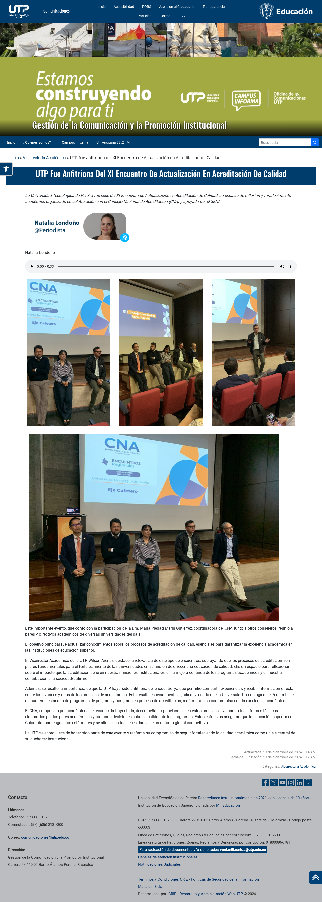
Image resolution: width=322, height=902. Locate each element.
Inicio (101, 7)
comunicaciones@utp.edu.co (45, 837)
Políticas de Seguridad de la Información (225, 879)
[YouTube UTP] (282, 782)
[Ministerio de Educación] (279, 11)
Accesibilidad (124, 7)
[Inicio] (315, 877)
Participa (145, 16)
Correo (165, 16)
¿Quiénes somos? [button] (37, 142)
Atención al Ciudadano (176, 7)
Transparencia (214, 7)
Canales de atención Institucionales (168, 857)
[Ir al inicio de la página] (315, 878)
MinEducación (228, 805)
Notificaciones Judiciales (159, 864)
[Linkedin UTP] (299, 782)
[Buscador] (315, 142)
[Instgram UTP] (291, 782)
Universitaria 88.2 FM (113, 142)
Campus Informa (75, 142)
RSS (181, 16)
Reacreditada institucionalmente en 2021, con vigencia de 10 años (253, 798)
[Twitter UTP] (274, 782)
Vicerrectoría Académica (44, 157)
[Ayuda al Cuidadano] (308, 782)
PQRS (146, 7)
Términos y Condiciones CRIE (163, 879)
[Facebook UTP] (265, 782)
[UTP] (20, 11)
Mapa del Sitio (150, 886)
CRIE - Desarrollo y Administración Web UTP (205, 894)
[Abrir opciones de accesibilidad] (6, 169)
